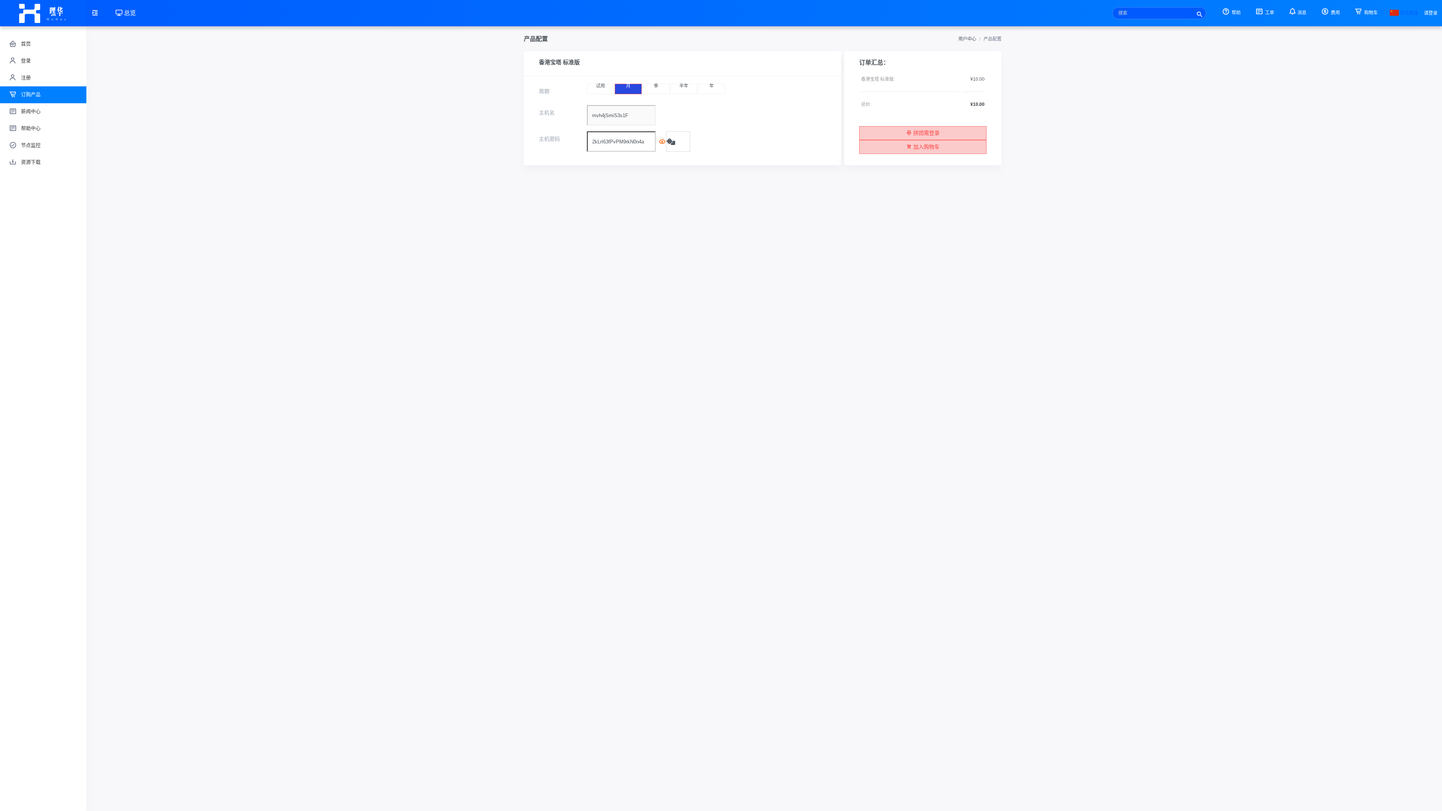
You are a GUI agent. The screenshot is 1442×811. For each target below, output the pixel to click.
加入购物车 (926, 147)
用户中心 (967, 39)
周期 (544, 91)
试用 (600, 86)
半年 (683, 86)
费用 (1335, 12)
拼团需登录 (926, 133)
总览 (129, 13)
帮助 (1236, 12)
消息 (1301, 12)
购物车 (1370, 12)
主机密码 (549, 139)
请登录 (1430, 13)
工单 (1269, 12)
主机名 (547, 113)
